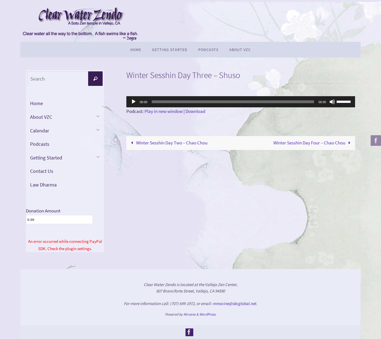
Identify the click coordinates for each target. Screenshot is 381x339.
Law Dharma (43, 184)
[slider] (344, 101)
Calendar (39, 130)
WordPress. (207, 314)
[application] (240, 101)
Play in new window (163, 111)
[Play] (133, 102)
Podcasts (39, 144)
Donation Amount (43, 211)
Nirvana (190, 314)
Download (195, 111)
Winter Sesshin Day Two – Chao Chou (171, 143)
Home (36, 103)
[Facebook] (375, 140)
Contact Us (41, 171)
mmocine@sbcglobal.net (234, 303)
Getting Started (46, 157)
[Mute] (332, 102)
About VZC (41, 117)
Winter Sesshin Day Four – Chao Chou (309, 143)
